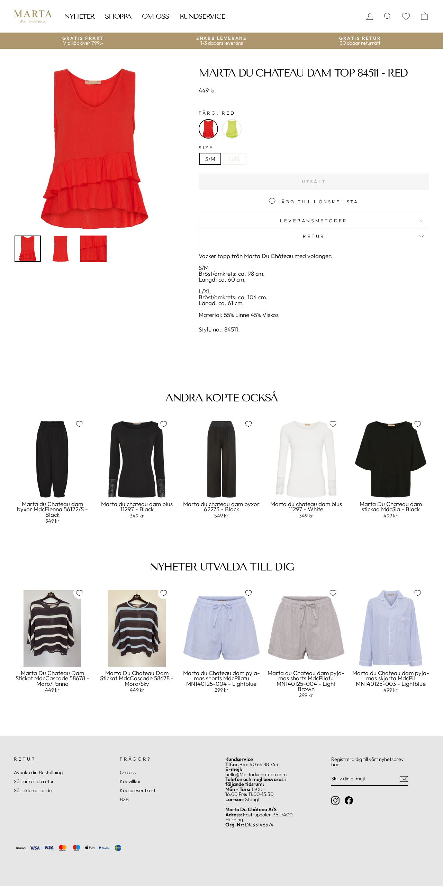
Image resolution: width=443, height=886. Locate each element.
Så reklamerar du (33, 790)
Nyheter (79, 16)
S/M (210, 158)
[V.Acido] (232, 129)
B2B (124, 799)
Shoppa (118, 16)
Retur (314, 236)
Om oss (155, 16)
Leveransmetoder (313, 221)
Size (206, 147)
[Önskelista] (406, 16)
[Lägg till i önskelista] (79, 424)
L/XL (234, 158)
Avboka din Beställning (38, 772)
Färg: (217, 113)
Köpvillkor (130, 781)
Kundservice (202, 16)
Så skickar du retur (34, 781)
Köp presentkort (137, 790)
